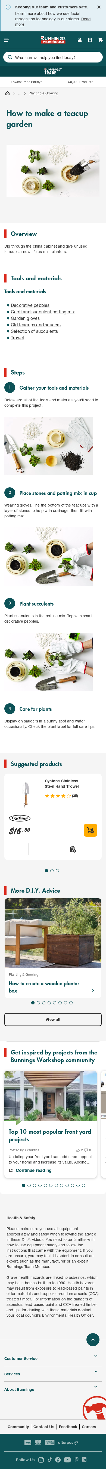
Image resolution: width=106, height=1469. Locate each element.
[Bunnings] (53, 41)
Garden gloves (25, 318)
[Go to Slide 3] (57, 870)
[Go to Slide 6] (60, 1002)
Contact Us (43, 1426)
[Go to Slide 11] (78, 1185)
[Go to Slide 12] (83, 1185)
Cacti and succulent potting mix (43, 311)
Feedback (68, 1426)
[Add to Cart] (90, 830)
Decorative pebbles (30, 305)
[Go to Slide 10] (72, 1185)
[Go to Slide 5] (54, 1002)
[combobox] (53, 57)
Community (18, 1426)
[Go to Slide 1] (46, 870)
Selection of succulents (34, 331)
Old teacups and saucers (36, 324)
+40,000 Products (79, 82)
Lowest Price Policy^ (26, 82)
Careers (89, 1426)
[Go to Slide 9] (67, 1185)
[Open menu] (6, 39)
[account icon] (79, 39)
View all (53, 1019)
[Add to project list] (72, 849)
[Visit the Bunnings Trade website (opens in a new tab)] (53, 71)
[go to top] (92, 1339)
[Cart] (100, 39)
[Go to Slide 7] (65, 1002)
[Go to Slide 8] (71, 1002)
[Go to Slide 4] (49, 1002)
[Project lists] (90, 39)
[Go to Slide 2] (52, 870)
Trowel (17, 337)
